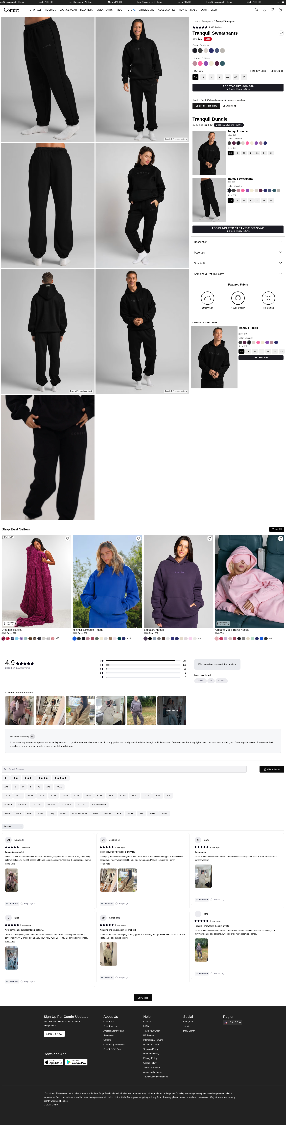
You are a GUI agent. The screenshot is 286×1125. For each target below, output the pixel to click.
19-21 (18, 796)
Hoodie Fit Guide (151, 1044)
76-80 (157, 796)
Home (195, 21)
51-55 (99, 796)
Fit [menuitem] (211, 681)
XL (39, 787)
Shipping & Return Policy (209, 273)
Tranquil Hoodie (238, 131)
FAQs (146, 1026)
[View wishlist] (272, 9)
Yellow (164, 813)
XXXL (59, 787)
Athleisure (146, 10)
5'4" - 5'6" (37, 804)
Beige (7, 813)
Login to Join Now (206, 106)
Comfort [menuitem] (200, 681)
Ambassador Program (113, 1031)
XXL (48, 787)
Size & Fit (199, 263)
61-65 (123, 796)
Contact (147, 1021)
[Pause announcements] (283, 2)
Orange (107, 813)
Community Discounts (114, 1044)
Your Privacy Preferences (155, 1077)
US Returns (148, 1035)
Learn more (230, 106)
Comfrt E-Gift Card (112, 1049)
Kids (119, 10)
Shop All (36, 10)
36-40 (65, 796)
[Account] (264, 9)
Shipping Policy (150, 1049)
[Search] (256, 9)
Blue (29, 813)
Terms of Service (151, 1068)
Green (63, 813)
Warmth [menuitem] (221, 681)
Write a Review (275, 770)
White (152, 813)
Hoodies (50, 10)
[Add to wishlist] (67, 538)
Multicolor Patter (79, 813)
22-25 (30, 796)
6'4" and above (99, 804)
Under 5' (8, 804)
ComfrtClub (209, 10)
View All (277, 529)
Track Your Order (151, 1031)
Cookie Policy (150, 1063)
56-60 (111, 796)
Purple (130, 813)
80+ (168, 796)
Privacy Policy (150, 1058)
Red (141, 813)
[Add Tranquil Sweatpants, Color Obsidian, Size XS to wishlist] (281, 33)
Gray (52, 813)
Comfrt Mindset (110, 1026)
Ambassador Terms (152, 1072)
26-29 (42, 796)
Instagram (188, 1021)
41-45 (76, 796)
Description (200, 241)
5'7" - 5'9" (52, 804)
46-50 (88, 796)
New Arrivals (188, 10)
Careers (107, 1040)
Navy (95, 813)
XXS (6, 787)
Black (18, 813)
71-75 (146, 796)
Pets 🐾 (131, 10)
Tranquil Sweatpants (240, 178)
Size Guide (277, 70)
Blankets (86, 10)
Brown (41, 813)
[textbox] (124, 769)
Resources (108, 1035)
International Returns (153, 1040)
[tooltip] (32, 736)
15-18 (7, 796)
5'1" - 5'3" (22, 804)
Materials (199, 252)
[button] (3, 638)
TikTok (186, 1026)
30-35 (53, 796)
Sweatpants (104, 10)
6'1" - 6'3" (82, 804)
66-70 (134, 796)
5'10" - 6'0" (67, 804)
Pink (119, 813)
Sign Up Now (54, 1033)
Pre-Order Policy (151, 1054)
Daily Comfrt (189, 1031)
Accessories (167, 10)
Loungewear (68, 10)
